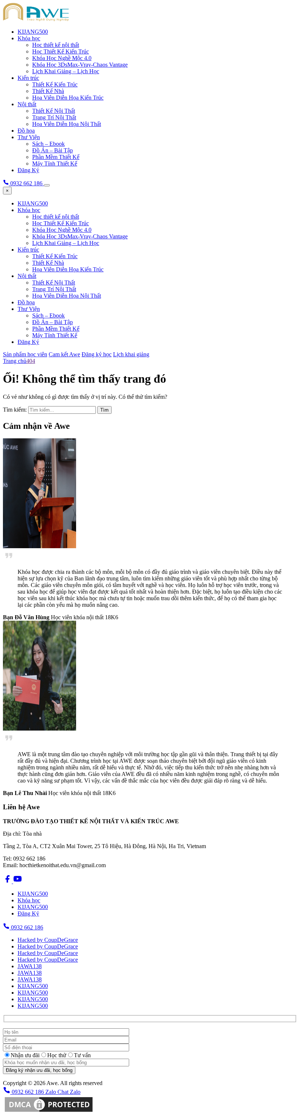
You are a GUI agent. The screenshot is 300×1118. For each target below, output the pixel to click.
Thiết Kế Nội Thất (53, 111)
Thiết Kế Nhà (48, 91)
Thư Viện (29, 137)
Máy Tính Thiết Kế (54, 163)
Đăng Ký (28, 170)
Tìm (104, 410)
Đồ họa (26, 130)
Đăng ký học (97, 354)
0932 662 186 (26, 927)
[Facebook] (8, 881)
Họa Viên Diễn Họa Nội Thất (66, 124)
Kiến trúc (28, 78)
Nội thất (27, 104)
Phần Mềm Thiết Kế (55, 157)
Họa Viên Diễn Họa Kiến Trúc (68, 97)
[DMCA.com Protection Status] (48, 1111)
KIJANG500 (33, 32)
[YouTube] (17, 881)
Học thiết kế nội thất (55, 45)
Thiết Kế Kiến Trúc (55, 84)
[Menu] (47, 185)
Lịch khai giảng (131, 354)
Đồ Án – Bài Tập (52, 150)
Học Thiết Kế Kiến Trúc (60, 51)
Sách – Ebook (48, 144)
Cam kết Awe (64, 354)
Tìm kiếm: (15, 409)
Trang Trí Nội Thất (54, 117)
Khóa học (29, 38)
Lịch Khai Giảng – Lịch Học (65, 71)
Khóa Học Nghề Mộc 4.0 (61, 58)
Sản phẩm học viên (25, 354)
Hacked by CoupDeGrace (48, 940)
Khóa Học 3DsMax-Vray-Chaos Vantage (80, 65)
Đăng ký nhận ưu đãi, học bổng (39, 1070)
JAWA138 (30, 966)
